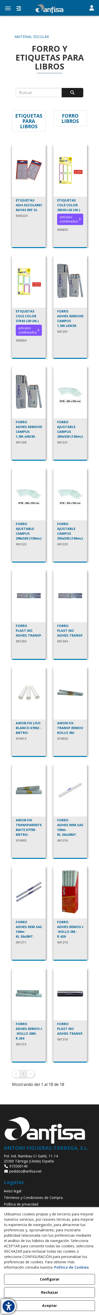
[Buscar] (72, 92)
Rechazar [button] (49, 1292)
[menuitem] (49, 1191)
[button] (49, 9)
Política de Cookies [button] (71, 1267)
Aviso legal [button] (12, 1191)
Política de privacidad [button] (21, 1204)
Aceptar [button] (49, 1305)
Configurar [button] (49, 1279)
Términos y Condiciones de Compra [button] (33, 1197)
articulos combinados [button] (69, 219)
